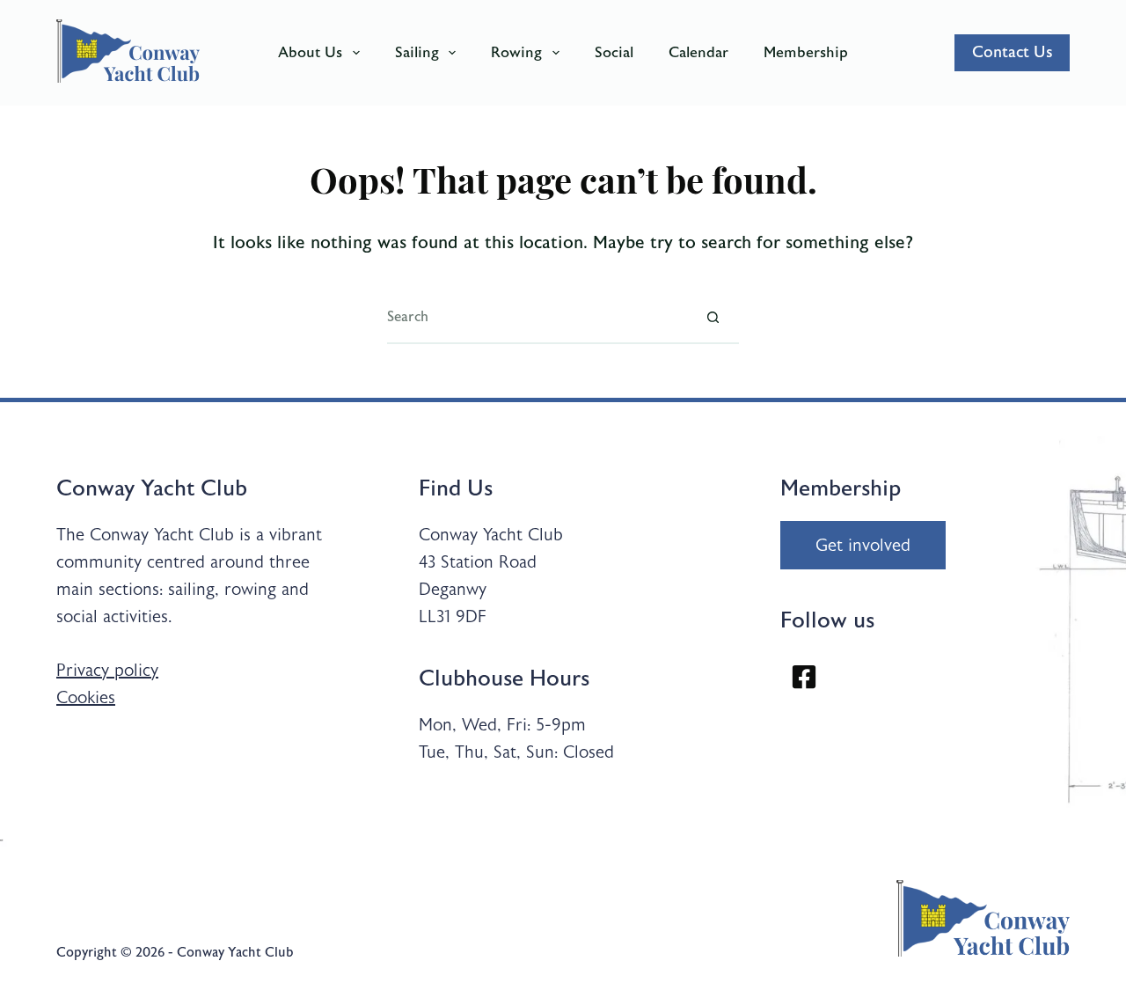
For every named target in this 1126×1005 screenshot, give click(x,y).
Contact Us (1012, 52)
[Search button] (712, 317)
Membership (806, 52)
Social (614, 52)
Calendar (698, 52)
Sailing (417, 52)
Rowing (516, 52)
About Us (310, 52)
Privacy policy (107, 670)
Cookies (85, 697)
